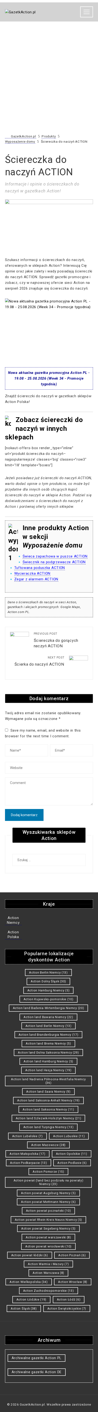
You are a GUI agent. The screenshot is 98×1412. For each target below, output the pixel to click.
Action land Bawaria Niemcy (48, 1017)
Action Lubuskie (69, 1136)
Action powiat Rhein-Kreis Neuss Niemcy (48, 1219)
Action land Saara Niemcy (48, 1091)
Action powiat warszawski (48, 1237)
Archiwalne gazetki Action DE (37, 1372)
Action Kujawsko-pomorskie (49, 999)
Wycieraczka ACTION (32, 573)
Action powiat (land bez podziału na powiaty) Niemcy (48, 1182)
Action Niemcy (13, 920)
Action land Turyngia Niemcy (48, 1127)
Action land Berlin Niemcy (48, 1026)
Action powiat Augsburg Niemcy (48, 1193)
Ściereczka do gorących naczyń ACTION (56, 640)
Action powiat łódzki (29, 1255)
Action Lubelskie (27, 1136)
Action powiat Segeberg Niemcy (48, 1228)
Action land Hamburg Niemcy (48, 1061)
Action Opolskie (71, 1154)
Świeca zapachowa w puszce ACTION (55, 556)
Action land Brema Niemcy (48, 1043)
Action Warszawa (48, 1273)
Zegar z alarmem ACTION (36, 579)
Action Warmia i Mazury (48, 1264)
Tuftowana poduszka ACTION (39, 568)
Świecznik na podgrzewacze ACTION (54, 562)
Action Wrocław (72, 1282)
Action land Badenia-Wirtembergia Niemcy (48, 1008)
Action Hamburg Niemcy (48, 990)
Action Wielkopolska (29, 1282)
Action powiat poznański (48, 1210)
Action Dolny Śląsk (48, 981)
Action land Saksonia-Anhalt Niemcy (48, 1100)
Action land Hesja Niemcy (48, 1070)
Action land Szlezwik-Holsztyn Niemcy (48, 1118)
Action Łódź (69, 1299)
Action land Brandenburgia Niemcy (48, 1034)
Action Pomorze (48, 1171)
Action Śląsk (24, 1308)
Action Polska (13, 934)
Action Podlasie (72, 1163)
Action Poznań (72, 1255)
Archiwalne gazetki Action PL (37, 1358)
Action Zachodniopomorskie (48, 1290)
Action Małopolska (27, 1154)
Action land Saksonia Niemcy (48, 1109)
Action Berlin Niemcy (48, 972)
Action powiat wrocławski (48, 1246)
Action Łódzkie (31, 1299)
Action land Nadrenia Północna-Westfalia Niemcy (48, 1081)
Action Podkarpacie (28, 1163)
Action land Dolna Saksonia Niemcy (48, 1052)
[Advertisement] (49, 80)
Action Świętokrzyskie (66, 1308)
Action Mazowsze (48, 1145)
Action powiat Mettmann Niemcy (48, 1202)
